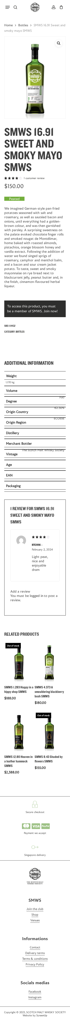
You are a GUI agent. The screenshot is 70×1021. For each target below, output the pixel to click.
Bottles (23, 25)
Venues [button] (35, 920)
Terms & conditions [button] (35, 958)
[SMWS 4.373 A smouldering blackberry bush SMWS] (49, 662)
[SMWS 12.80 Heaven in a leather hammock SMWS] (19, 731)
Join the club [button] (34, 909)
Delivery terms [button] (35, 953)
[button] (7, 7)
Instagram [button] (34, 997)
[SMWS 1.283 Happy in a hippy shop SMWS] (19, 662)
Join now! (51, 311)
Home (8, 25)
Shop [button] (35, 914)
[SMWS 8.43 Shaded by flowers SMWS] (49, 731)
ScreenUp (41, 1015)
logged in (36, 596)
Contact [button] (35, 947)
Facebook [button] (35, 991)
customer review (34, 178)
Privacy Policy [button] (35, 964)
